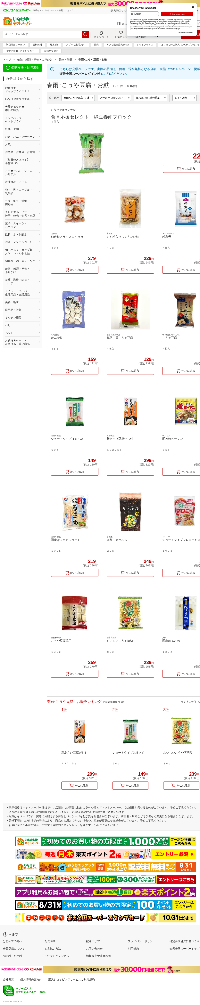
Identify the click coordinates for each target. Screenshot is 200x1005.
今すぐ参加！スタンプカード (21, 51)
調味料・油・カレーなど (20, 261)
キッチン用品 (13, 317)
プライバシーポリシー (141, 941)
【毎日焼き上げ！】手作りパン (17, 161)
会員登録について (14, 948)
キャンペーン (101, 37)
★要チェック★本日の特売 (14, 108)
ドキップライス (145, 44)
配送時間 (50, 941)
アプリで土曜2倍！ (76, 44)
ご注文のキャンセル (57, 955)
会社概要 (8, 979)
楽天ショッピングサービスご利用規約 (71, 979)
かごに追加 (77, 269)
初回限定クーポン (15, 44)
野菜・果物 (12, 129)
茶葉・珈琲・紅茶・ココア (17, 281)
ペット (9, 332)
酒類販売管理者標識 (98, 955)
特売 (96, 44)
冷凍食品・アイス (16, 181)
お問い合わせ (94, 948)
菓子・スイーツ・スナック (16, 225)
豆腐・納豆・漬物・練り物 (17, 202)
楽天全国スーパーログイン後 (80, 73)
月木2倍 (54, 44)
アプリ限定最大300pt (117, 44)
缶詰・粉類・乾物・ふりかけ (35, 59)
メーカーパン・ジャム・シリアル (20, 172)
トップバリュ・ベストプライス (14, 119)
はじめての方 (51, 51)
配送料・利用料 (12, 955)
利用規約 (133, 948)
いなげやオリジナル (17, 99)
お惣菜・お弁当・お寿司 (20, 152)
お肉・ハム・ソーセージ (20, 136)
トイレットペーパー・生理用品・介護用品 (18, 292)
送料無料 (37, 44)
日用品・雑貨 (13, 309)
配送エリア (93, 941)
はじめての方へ (12, 941)
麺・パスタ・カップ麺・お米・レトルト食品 (20, 251)
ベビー (9, 325)
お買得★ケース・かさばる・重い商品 (17, 342)
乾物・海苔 (65, 59)
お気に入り (121, 37)
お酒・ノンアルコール (18, 242)
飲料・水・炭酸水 (16, 234)
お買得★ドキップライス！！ (17, 89)
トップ (7, 59)
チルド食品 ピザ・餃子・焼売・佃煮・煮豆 (20, 213)
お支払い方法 (53, 948)
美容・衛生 (12, 302)
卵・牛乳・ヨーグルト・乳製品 (20, 191)
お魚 (8, 144)
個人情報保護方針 (31, 979)
